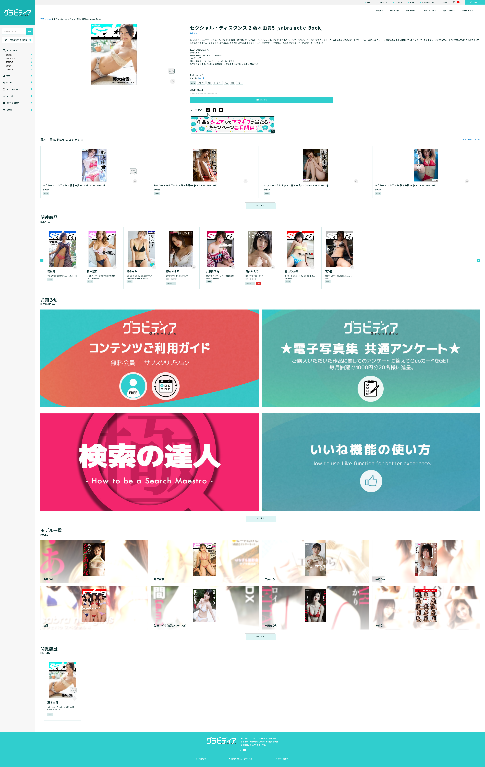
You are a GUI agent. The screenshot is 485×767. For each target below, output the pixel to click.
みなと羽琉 (10, 58)
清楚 (232, 83)
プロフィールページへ (471, 139)
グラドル (201, 83)
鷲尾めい (9, 65)
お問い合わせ (283, 759)
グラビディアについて (471, 10)
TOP (42, 19)
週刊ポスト (383, 2)
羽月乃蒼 (9, 62)
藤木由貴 (193, 33)
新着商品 (379, 10)
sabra (369, 2)
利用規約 (202, 759)
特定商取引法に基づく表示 (241, 759)
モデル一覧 (410, 10)
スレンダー (218, 83)
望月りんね (10, 69)
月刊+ (412, 2)
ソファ (239, 83)
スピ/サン (398, 2)
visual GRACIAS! (428, 2)
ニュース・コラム (429, 10)
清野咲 (9, 54)
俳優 (209, 83)
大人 (226, 83)
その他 (445, 2)
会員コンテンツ (449, 10)
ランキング (394, 10)
